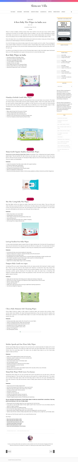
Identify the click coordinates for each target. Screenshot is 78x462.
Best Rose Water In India (64, 130)
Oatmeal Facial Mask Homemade (14, 423)
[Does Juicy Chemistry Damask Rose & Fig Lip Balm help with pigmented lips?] (8, 451)
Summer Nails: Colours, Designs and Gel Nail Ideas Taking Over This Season (66, 57)
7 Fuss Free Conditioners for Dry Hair (66, 78)
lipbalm (63, 11)
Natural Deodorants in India (63, 150)
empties (50, 11)
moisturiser (26, 11)
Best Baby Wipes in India (11, 430)
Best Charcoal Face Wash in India (14, 420)
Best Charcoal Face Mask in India (14, 419)
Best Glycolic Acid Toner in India (14, 424)
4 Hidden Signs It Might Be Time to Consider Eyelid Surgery (66, 62)
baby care (30, 19)
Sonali (31, 29)
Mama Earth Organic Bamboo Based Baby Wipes (17, 154)
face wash (13, 11)
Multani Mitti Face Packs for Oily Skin (15, 421)
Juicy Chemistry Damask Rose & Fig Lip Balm (63, 142)
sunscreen (19, 11)
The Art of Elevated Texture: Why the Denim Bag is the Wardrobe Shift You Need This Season (66, 72)
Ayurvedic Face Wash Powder (63, 121)
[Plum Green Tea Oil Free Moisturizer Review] (52, 451)
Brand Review (57, 11)
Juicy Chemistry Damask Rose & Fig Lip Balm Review (64, 146)
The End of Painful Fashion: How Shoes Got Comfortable (66, 67)
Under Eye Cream (34, 11)
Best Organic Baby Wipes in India (23, 430)
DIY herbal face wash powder (63, 134)
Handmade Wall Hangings (64, 139)
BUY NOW (30, 94)
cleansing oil (43, 11)
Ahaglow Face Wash (62, 118)
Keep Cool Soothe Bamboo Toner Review (16, 426)
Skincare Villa (39, 6)
